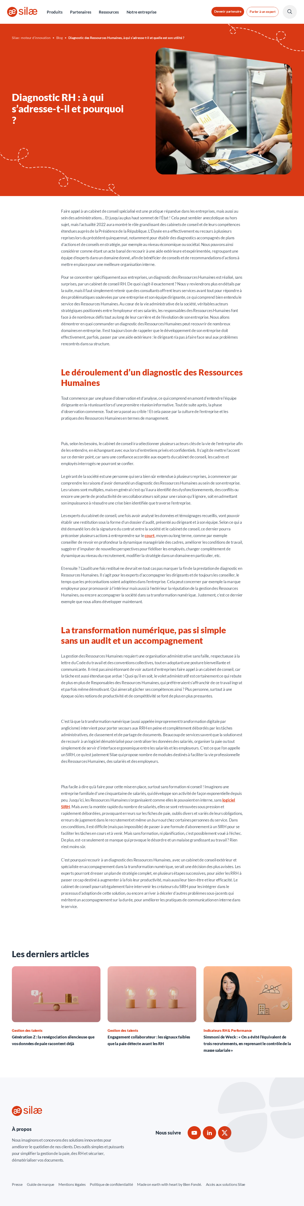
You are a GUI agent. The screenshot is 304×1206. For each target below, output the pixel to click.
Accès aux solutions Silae (225, 1184)
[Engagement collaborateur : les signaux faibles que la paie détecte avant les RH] (152, 1006)
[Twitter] (224, 1132)
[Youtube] (194, 1132)
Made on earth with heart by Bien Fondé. (169, 1184)
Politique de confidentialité (111, 1184)
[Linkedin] (209, 1132)
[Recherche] (290, 12)
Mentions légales (72, 1184)
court (149, 535)
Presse (17, 1184)
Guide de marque (40, 1184)
